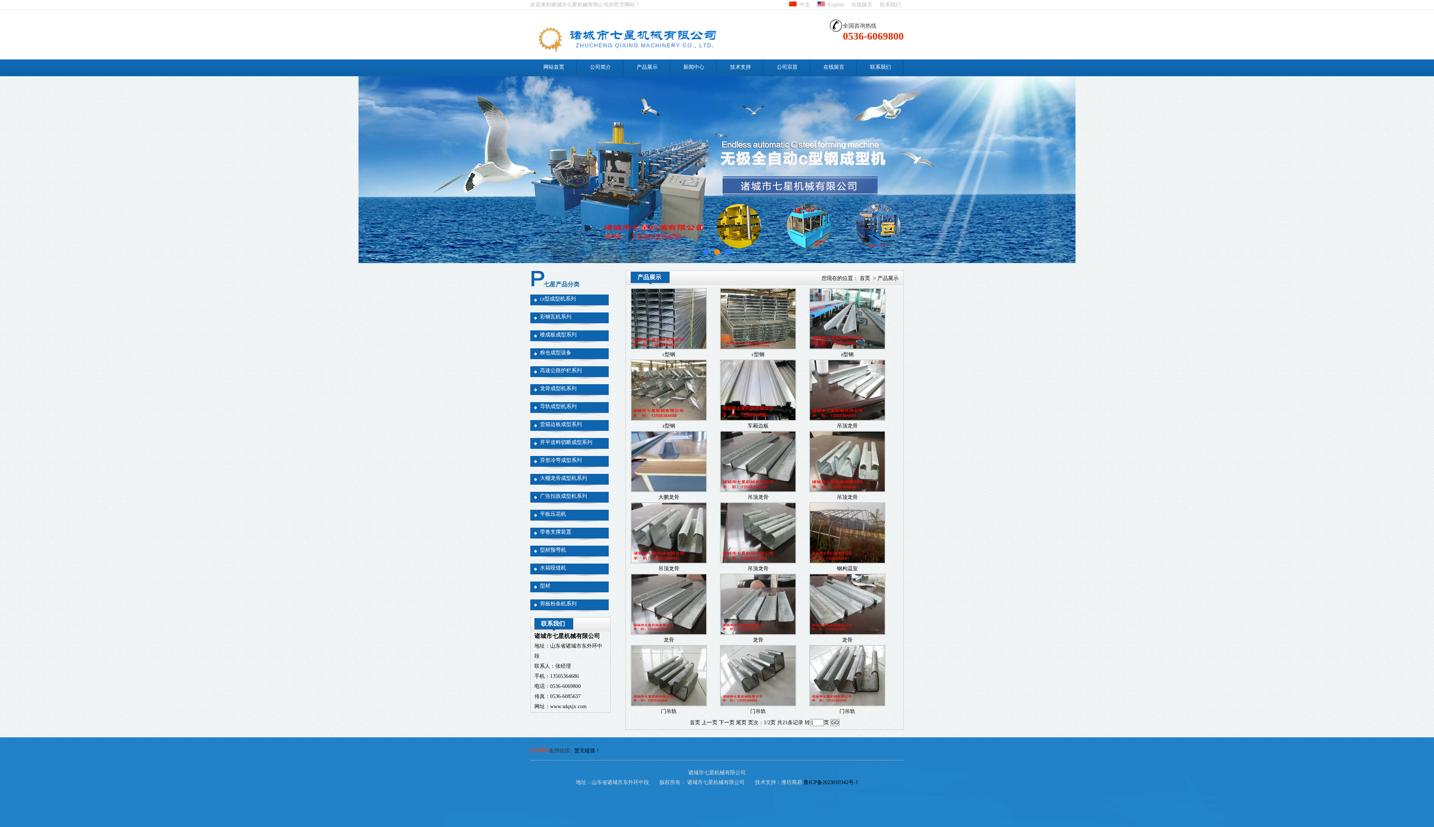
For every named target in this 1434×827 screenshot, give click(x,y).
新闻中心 (693, 67)
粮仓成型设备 (555, 352)
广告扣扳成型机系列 (563, 496)
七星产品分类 (562, 284)
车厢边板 (758, 426)
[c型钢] (668, 347)
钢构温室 (847, 568)
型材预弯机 (553, 550)
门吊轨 (669, 711)
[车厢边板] (758, 418)
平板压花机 (553, 514)
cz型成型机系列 (558, 299)
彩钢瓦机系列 (555, 317)
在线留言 (861, 4)
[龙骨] (668, 632)
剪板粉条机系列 (558, 604)
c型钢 (668, 354)
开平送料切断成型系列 (566, 442)
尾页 (741, 722)
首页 (865, 278)
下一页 (727, 722)
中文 (803, 4)
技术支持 (740, 67)
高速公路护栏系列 (561, 370)
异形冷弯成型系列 (561, 460)
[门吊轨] (668, 704)
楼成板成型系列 (558, 334)
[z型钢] (847, 347)
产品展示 (647, 67)
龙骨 (669, 640)
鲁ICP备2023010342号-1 (831, 782)
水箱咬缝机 (553, 568)
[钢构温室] (847, 561)
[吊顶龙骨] (847, 418)
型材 (545, 586)
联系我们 (890, 4)
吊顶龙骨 (847, 426)
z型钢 (847, 354)
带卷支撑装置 (555, 532)
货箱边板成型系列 (561, 424)
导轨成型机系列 (558, 406)
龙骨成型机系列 (558, 388)
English (834, 4)
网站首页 (553, 67)
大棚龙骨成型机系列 (563, 478)
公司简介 (600, 67)
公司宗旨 (787, 67)
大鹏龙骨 (668, 497)
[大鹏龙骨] (668, 490)
